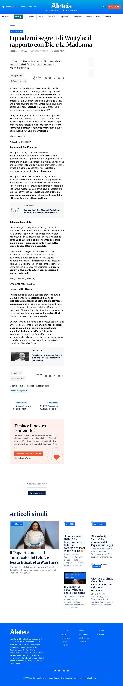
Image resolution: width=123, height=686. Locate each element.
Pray (17, 16)
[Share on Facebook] (46, 78)
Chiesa (12, 26)
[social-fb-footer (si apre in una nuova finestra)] (59, 670)
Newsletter (83, 635)
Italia (98, 16)
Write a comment (37, 493)
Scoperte (77, 16)
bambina (96, 566)
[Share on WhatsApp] (63, 78)
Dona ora (112, 7)
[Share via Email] (59, 78)
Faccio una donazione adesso (27, 453)
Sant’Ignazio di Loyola (29, 192)
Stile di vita (52, 16)
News (41, 16)
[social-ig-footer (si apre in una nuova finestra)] (68, 670)
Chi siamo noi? (42, 678)
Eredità (89, 16)
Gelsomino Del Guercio (40, 51)
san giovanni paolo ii (19, 391)
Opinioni (31, 16)
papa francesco (99, 524)
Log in (44, 484)
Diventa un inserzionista (69, 678)
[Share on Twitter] (54, 78)
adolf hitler (70, 524)
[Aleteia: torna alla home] (61, 5)
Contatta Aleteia (86, 678)
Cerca (33, 7)
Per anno (100, 635)
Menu (7, 16)
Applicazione (84, 638)
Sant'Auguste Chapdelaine (70, 11)
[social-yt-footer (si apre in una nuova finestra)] (55, 670)
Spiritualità (65, 16)
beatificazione (17, 524)
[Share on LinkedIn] (50, 78)
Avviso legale (54, 678)
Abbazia (108, 16)
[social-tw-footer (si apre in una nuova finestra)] (64, 670)
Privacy (97, 678)
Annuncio (82, 641)
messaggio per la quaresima (72, 576)
